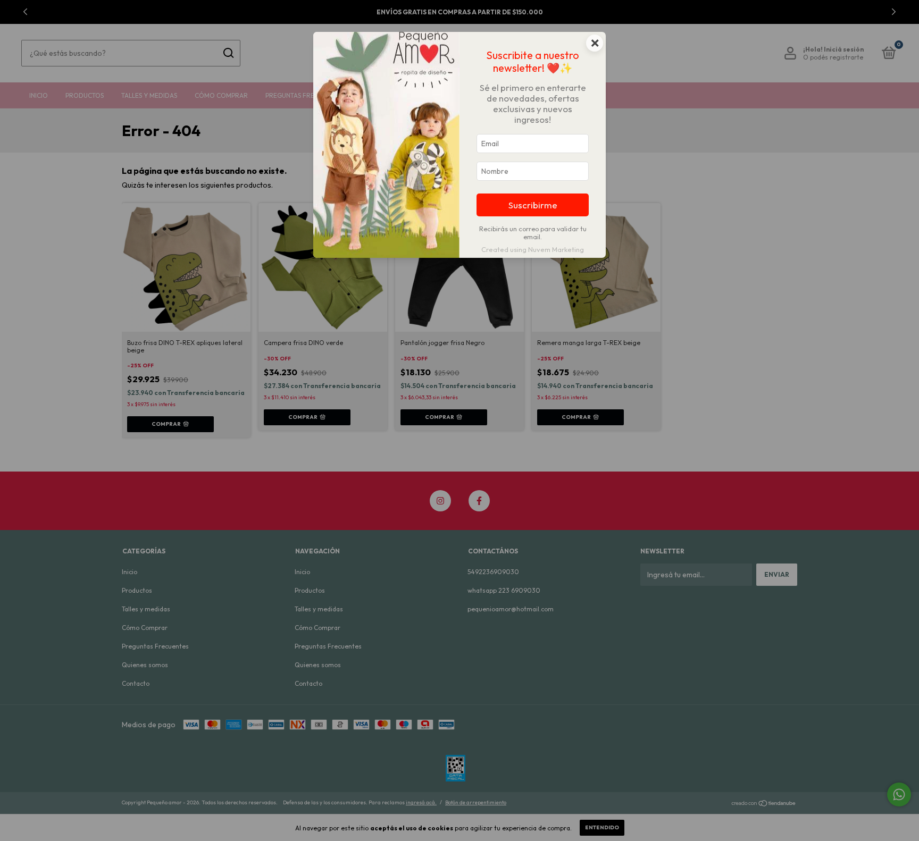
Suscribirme (532, 205)
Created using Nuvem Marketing (532, 249)
